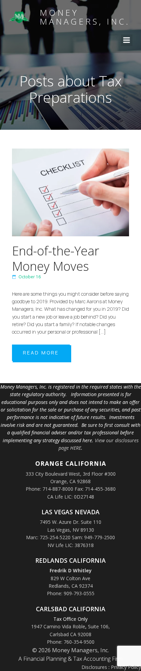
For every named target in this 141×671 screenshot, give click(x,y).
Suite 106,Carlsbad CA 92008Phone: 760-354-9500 (78, 634)
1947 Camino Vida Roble (58, 626)
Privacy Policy (126, 667)
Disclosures (94, 667)
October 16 (29, 277)
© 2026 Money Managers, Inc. (70, 650)
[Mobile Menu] (126, 40)
